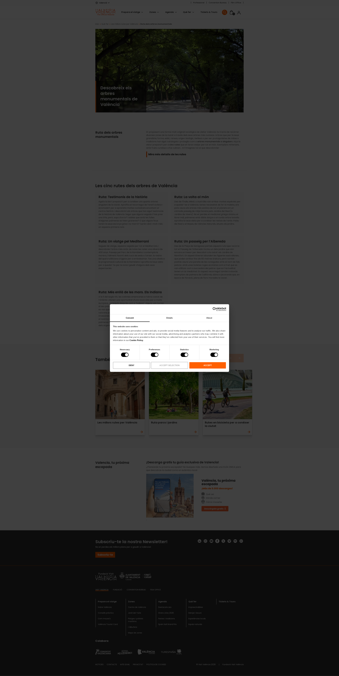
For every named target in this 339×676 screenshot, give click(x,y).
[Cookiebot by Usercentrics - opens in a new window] (214, 309)
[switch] (154, 355)
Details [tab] (169, 318)
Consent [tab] (130, 318)
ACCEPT (208, 365)
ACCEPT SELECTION (169, 365)
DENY (131, 365)
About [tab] (209, 318)
